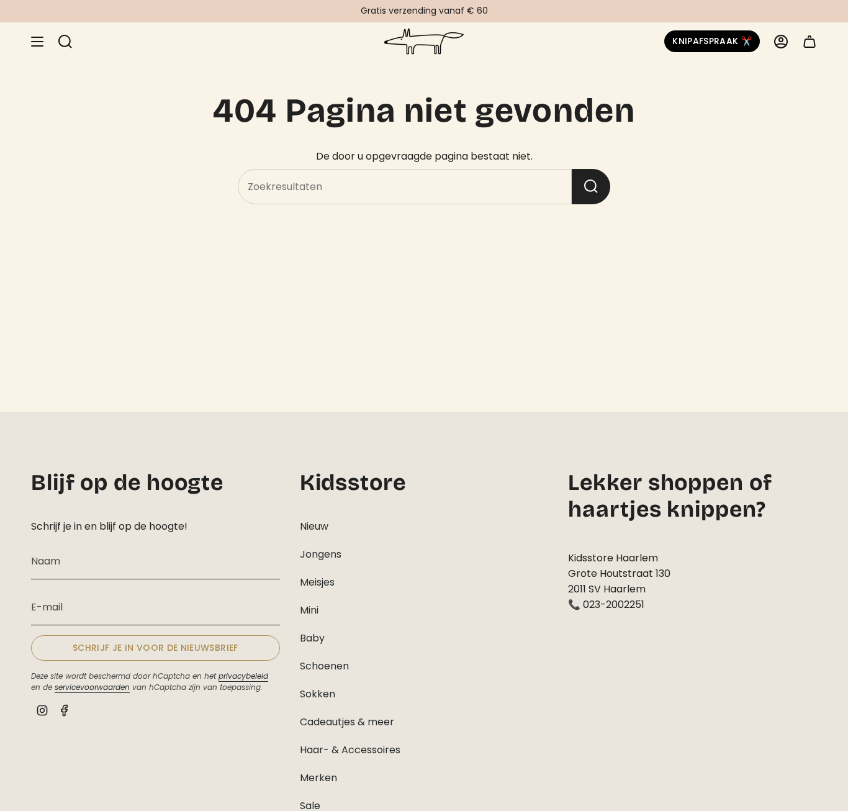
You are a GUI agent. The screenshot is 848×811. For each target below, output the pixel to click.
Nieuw (314, 526)
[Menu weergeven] (37, 41)
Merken (318, 778)
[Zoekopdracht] (591, 186)
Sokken (317, 694)
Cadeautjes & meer (347, 722)
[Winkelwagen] (809, 41)
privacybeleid (243, 676)
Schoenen (324, 666)
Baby (312, 638)
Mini (309, 610)
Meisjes (317, 582)
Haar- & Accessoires (350, 750)
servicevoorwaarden (92, 687)
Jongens (320, 554)
